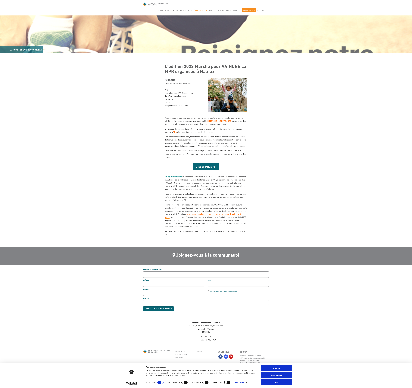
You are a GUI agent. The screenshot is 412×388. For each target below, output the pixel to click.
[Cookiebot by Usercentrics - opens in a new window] (131, 383)
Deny (276, 382)
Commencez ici (180, 351)
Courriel (146, 289)
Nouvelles (200, 351)
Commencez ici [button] (165, 10)
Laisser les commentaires (152, 269)
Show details (239, 382)
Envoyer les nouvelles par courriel (223, 291)
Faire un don (249, 10)
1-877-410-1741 (206, 336)
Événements (179, 357)
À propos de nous (184, 10)
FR (264, 10)
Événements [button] (200, 10)
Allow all (276, 368)
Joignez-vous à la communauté (207, 255)
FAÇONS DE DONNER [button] (231, 10)
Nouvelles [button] (214, 10)
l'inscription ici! (206, 166)
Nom (209, 280)
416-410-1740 (210, 340)
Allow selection (276, 375)
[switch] (184, 382)
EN (262, 10)
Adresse (146, 298)
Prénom (146, 280)
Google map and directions (176, 105)
